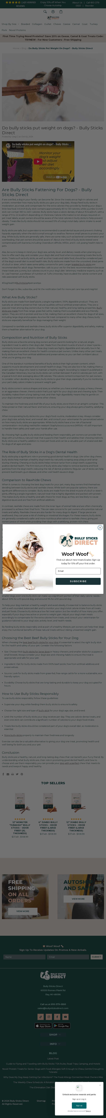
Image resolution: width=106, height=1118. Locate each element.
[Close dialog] (100, 527)
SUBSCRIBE (78, 581)
